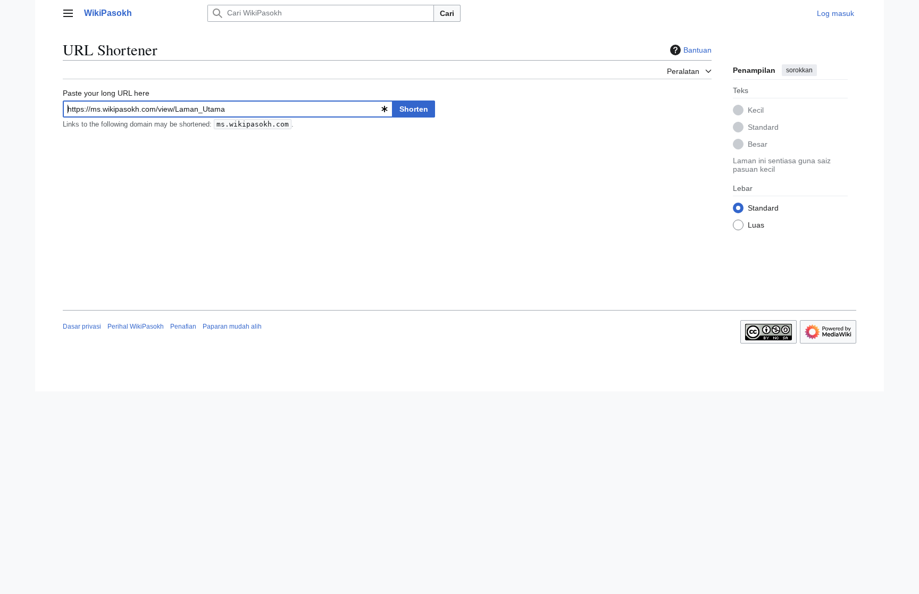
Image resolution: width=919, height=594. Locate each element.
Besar (757, 144)
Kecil (756, 110)
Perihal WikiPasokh (135, 326)
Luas (756, 225)
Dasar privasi (82, 326)
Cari (447, 13)
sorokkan (799, 70)
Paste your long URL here (106, 93)
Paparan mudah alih (232, 326)
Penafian (183, 326)
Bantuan (697, 50)
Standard (763, 127)
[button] (68, 13)
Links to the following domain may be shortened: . (178, 124)
